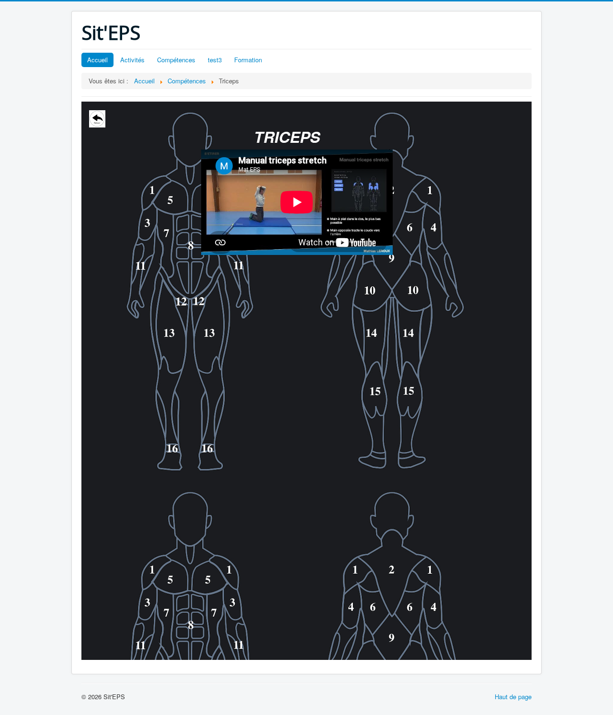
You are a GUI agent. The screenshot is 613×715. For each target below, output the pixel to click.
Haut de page (513, 696)
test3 (215, 59)
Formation (248, 59)
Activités (132, 59)
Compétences (176, 59)
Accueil (97, 59)
